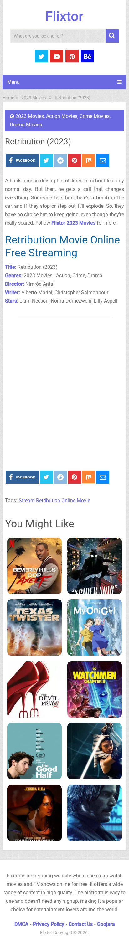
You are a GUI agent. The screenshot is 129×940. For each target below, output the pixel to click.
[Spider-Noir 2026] (94, 566)
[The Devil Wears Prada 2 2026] (34, 689)
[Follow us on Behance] (87, 56)
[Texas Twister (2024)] (34, 627)
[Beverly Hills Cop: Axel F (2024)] (34, 566)
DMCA (21, 924)
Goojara (106, 924)
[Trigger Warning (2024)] (34, 813)
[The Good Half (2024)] (34, 751)
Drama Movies (26, 125)
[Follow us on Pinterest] (72, 56)
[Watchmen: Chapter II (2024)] (94, 689)
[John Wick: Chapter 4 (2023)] (94, 813)
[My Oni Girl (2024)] (94, 627)
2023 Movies (29, 116)
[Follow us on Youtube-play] (56, 56)
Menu (13, 82)
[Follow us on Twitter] (41, 56)
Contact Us (81, 924)
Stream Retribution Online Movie (54, 500)
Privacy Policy (48, 924)
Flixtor (64, 16)
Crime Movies (95, 116)
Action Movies (61, 116)
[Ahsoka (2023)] (94, 751)
